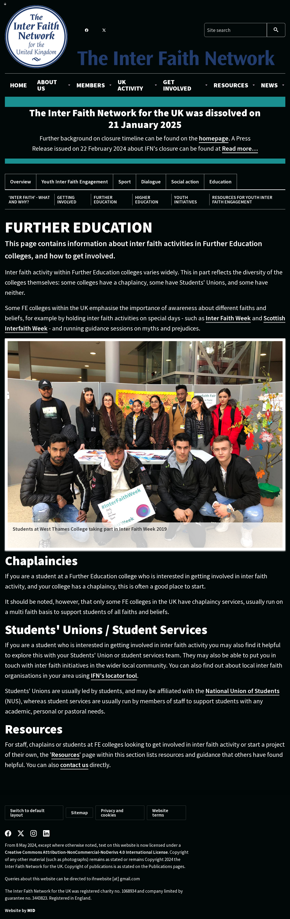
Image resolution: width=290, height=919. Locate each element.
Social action (185, 181)
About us (47, 85)
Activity (130, 85)
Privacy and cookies (112, 813)
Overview (20, 181)
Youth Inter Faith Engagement (74, 181)
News (269, 85)
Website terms (160, 813)
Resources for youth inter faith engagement (242, 199)
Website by (20, 910)
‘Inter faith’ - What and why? (29, 199)
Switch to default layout (27, 813)
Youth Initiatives (185, 199)
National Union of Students (242, 691)
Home (18, 85)
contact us (74, 765)
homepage (213, 138)
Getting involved (66, 199)
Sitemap (79, 812)
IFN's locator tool (114, 675)
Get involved (177, 85)
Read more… (240, 148)
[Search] (276, 30)
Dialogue (151, 181)
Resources (231, 85)
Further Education (105, 199)
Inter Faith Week (228, 318)
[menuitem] (18, 85)
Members (90, 85)
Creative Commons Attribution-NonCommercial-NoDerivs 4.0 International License (86, 852)
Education (220, 181)
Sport (124, 181)
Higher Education (146, 199)
